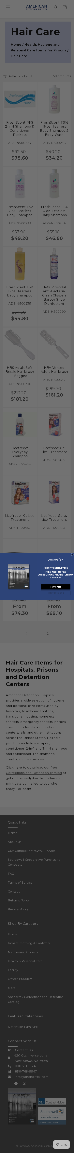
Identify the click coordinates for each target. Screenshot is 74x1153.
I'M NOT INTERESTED (55, 593)
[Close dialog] (72, 554)
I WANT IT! (56, 587)
